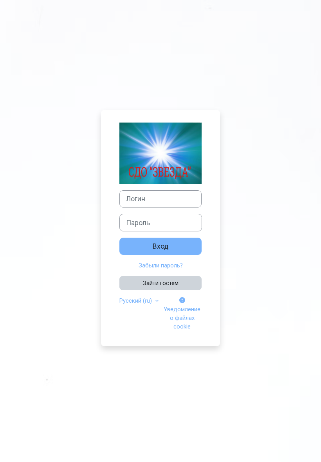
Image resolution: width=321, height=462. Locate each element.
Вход (160, 246)
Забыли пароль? (161, 265)
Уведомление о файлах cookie (182, 318)
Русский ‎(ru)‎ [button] (136, 300)
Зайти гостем (161, 283)
